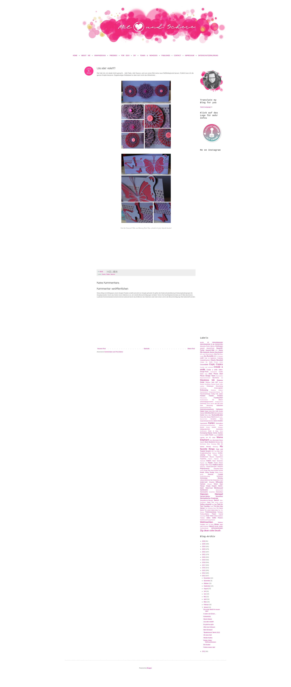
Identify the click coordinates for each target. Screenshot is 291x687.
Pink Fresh (209, 464)
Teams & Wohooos (148, 55)
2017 (204, 565)
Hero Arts (208, 415)
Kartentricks (207, 616)
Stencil (216, 500)
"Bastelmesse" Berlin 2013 (211, 632)
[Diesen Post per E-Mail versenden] (108, 271)
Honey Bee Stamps (205, 417)
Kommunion (219, 429)
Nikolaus (214, 453)
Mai (205, 596)
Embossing (204, 390)
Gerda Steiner (210, 403)
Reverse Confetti (215, 474)
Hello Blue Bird (209, 413)
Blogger (149, 668)
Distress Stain (210, 382)
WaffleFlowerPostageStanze (207, 519)
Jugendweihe (203, 423)
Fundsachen (218, 398)
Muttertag (215, 446)
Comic (221, 362)
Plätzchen (202, 466)
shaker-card (203, 482)
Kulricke (202, 435)
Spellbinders (204, 490)
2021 (204, 554)
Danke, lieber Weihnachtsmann (209, 641)
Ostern (208, 461)
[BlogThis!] (110, 271)
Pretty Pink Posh (209, 470)
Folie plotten (219, 394)
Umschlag (202, 515)
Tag (213, 504)
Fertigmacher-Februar (214, 392)
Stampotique (219, 492)
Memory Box (219, 442)
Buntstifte (210, 356)
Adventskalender (217, 342)
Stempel (219, 494)
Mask (206, 442)
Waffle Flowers (217, 518)
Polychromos (204, 468)
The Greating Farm (210, 508)
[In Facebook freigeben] (114, 271)
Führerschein (203, 397)
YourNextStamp (204, 528)
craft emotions (209, 367)
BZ (215, 356)
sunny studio (219, 502)
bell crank (202, 354)
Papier (108, 274)
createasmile (213, 371)
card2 (202, 358)
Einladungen (210, 386)
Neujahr (208, 451)
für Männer (217, 399)
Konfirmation (203, 431)
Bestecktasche (210, 354)
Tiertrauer (220, 512)
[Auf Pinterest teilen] (116, 271)
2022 (204, 552)
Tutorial (221, 514)
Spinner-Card (219, 490)
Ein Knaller (206, 644)
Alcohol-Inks (219, 344)
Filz (222, 392)
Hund (213, 417)
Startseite (146, 348)
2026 (204, 541)
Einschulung (219, 386)
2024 (204, 546)
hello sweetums (218, 413)
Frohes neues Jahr (209, 647)
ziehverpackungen (217, 528)
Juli (205, 591)
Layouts (220, 435)
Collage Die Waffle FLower (209, 362)
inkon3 (217, 417)
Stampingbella (204, 492)
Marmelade (216, 440)
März (205, 602)
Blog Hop (217, 354)
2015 (204, 570)
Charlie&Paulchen (205, 360)
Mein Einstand (207, 630)
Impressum (189, 55)
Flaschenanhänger (205, 394)
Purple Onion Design (207, 472)
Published (166, 55)
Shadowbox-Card (218, 480)
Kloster (208, 427)
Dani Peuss (213, 374)
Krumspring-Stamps (206, 433)
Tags (215, 504)
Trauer (214, 514)
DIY (134, 55)
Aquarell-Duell (210, 348)
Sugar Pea (210, 502)
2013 (204, 575)
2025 (204, 544)
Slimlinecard (218, 488)
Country (202, 367)
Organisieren (219, 456)
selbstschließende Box (206, 480)
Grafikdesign (100, 55)
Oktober (206, 583)
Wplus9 (211, 526)
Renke (221, 472)
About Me (86, 55)
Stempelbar (219, 496)
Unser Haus (209, 516)
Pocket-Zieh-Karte (211, 466)
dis (222, 377)
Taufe (211, 506)
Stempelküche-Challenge (209, 498)
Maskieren (212, 442)
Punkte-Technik (218, 470)
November (207, 580)
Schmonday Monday (211, 478)
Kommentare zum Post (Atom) (113, 352)
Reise (216, 472)
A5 (208, 342)
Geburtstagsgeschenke (206, 401)
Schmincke (220, 476)
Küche (215, 433)
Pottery (202, 470)
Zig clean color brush (210, 530)
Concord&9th (204, 364)
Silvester (209, 484)
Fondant (202, 396)
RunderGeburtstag (205, 476)
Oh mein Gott (207, 635)
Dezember (207, 578)
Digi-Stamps (215, 377)
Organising (203, 458)
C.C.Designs (219, 356)
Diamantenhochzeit (205, 377)
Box (205, 356)
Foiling (213, 394)
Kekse (221, 425)
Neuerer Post (101, 348)
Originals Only (218, 458)
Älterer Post (191, 348)
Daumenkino (219, 375)
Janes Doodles (218, 421)
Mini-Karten (203, 444)
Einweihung (203, 388)
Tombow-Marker (204, 514)
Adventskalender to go (207, 344)
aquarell (202, 348)
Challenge (220, 358)
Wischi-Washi (207, 619)
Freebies (113, 55)
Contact (177, 55)
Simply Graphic (211, 486)
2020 (204, 557)
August (206, 588)
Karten (104, 274)
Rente (201, 474)
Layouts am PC (205, 437)
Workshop (205, 526)
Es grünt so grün (208, 624)
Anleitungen (219, 346)
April (205, 599)
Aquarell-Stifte (210, 350)
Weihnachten (206, 522)
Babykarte (206, 352)
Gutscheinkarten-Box (205, 407)
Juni (205, 594)
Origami (210, 458)
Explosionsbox (204, 392)
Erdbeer (221, 390)
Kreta (221, 431)
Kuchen (220, 433)
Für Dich (125, 55)
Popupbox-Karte (218, 468)
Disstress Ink (207, 380)
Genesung (203, 403)
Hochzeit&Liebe (217, 415)
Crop (206, 373)
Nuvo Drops (212, 455)
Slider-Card (209, 488)
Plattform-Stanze (218, 465)
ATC (216, 350)
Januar (206, 607)
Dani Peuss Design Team (211, 375)
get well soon (219, 403)
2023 (204, 549)
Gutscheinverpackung (207, 409)
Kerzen (202, 427)
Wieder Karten (207, 638)
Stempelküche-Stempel (206, 500)
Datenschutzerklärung (208, 55)
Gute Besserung (206, 405)
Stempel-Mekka (205, 496)
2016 (204, 568)
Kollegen (220, 427)
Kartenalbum (219, 423)
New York (214, 451)
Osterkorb (202, 460)
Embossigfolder (218, 388)
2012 (204, 651)
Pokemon (220, 466)
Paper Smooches (217, 460)
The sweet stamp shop (211, 510)
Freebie (211, 396)
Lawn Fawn (209, 435)
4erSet (202, 342)
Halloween (219, 409)
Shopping (211, 482)
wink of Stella (210, 524)
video (208, 518)
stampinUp (212, 492)
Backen (212, 352)
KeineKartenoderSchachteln (207, 425)
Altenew (212, 346)
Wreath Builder (218, 526)
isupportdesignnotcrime (206, 421)
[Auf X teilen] (112, 271)
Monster (208, 446)
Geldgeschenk (219, 401)
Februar (206, 604)
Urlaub (216, 515)
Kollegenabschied (205, 429)
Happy (202, 411)
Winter (216, 524)
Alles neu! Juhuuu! (209, 627)
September (207, 586)
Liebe (213, 437)
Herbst (202, 415)
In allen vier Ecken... (209, 614)
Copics (219, 364)
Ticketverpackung (210, 512)
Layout (215, 435)
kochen (214, 427)
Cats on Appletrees (210, 358)
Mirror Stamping (211, 444)
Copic (212, 364)
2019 (204, 560)
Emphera (213, 390)
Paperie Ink (203, 462)
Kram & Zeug (213, 431)
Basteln (220, 352)
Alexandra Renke (205, 346)
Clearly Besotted (217, 360)
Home (75, 55)
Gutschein (220, 405)
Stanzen (112, 274)
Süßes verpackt (205, 504)
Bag (216, 352)
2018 (204, 562)
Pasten (216, 462)
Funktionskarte (204, 399)
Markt (210, 440)
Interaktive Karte (217, 419)
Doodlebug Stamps (210, 384)
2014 (204, 573)
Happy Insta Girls (210, 411)
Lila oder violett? (208, 622)
